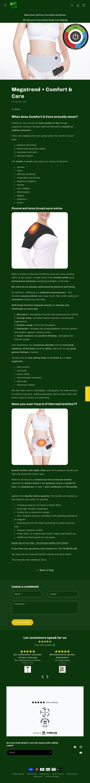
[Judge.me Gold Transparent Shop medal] (45, 712)
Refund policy (32, 774)
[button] (5, 5)
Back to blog (47, 570)
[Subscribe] (50, 753)
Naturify (21, 774)
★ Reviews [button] (87, 393)
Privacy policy (45, 774)
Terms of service (58, 774)
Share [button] (17, 109)
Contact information (52, 776)
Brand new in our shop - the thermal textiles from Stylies (40, 543)
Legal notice (38, 776)
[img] (45, 641)
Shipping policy (72, 774)
